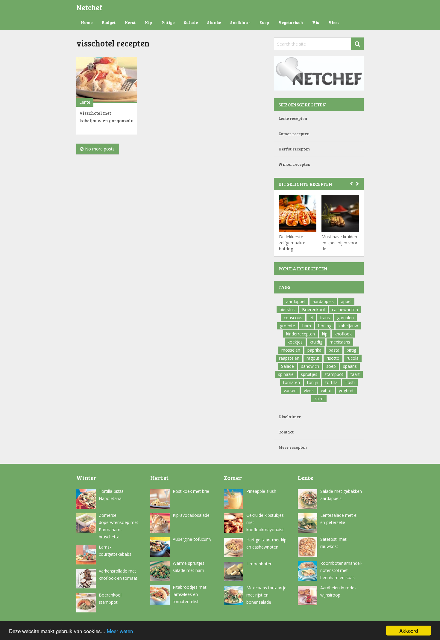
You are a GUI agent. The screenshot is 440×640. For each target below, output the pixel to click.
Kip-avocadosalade (191, 515)
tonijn (312, 382)
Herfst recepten (294, 149)
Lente (84, 102)
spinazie (286, 374)
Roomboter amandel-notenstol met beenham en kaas (341, 570)
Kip (148, 22)
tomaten (291, 382)
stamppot (333, 374)
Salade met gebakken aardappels (341, 494)
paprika (314, 350)
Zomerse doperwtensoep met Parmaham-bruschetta (118, 526)
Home (86, 22)
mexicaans (340, 342)
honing (324, 326)
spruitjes (309, 374)
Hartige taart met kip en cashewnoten (266, 543)
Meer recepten (292, 447)
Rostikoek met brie (191, 491)
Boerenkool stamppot (110, 598)
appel (346, 301)
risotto (333, 358)
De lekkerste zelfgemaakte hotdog (292, 243)
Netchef (89, 7)
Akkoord (408, 630)
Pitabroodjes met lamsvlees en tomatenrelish (190, 594)
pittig (351, 350)
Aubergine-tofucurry (192, 539)
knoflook (343, 334)
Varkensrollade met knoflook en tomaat (118, 574)
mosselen (290, 350)
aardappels (323, 301)
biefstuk (287, 309)
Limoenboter (258, 564)
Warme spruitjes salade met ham (188, 566)
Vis (315, 22)
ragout (313, 358)
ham (306, 326)
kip (324, 334)
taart (355, 374)
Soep (264, 22)
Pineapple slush (261, 491)
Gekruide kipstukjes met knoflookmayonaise (265, 522)
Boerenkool (313, 309)
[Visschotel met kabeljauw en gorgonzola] (106, 80)
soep (331, 366)
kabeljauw (348, 326)
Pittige (168, 22)
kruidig (316, 342)
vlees (309, 390)
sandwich (310, 366)
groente (287, 326)
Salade (191, 22)
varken (290, 390)
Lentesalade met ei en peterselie (338, 518)
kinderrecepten (300, 334)
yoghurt (346, 390)
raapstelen (289, 358)
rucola (353, 358)
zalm (319, 398)
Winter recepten (294, 164)
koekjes (295, 342)
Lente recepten (292, 118)
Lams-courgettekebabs (115, 550)
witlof (326, 390)
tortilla (331, 382)
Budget (109, 22)
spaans (350, 366)
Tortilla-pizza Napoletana (111, 494)
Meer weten (120, 631)
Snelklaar (240, 22)
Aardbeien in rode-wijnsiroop (338, 591)
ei (311, 317)
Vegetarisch (290, 22)
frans (325, 317)
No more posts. (100, 149)
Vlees (333, 22)
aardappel (295, 301)
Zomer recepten (293, 133)
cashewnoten (345, 309)
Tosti (350, 382)
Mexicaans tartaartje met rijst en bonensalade (266, 595)
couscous (293, 317)
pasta (334, 350)
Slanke (214, 22)
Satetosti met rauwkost (333, 542)
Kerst (130, 22)
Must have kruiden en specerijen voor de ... (339, 243)
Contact (286, 432)
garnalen (345, 317)
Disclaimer (289, 416)
